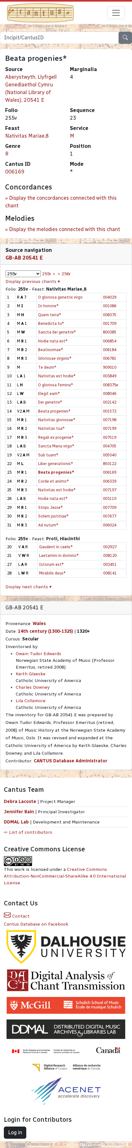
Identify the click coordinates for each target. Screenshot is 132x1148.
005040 (109, 455)
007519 (109, 437)
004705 (109, 446)
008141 (110, 573)
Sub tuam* (48, 455)
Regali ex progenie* (56, 437)
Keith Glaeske (30, 674)
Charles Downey (33, 687)
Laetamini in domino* (59, 555)
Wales (39, 623)
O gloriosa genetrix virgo (60, 297)
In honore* (48, 305)
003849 (109, 375)
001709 (109, 323)
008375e (110, 384)
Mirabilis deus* (52, 573)
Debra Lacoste (20, 801)
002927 (110, 546)
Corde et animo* (53, 481)
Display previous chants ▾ (32, 281)
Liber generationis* (55, 463)
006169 (14, 172)
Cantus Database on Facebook (36, 924)
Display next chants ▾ (28, 587)
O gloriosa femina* (55, 384)
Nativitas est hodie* (57, 375)
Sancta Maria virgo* (56, 446)
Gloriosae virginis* (54, 358)
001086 (109, 305)
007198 (109, 419)
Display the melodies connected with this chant (64, 229)
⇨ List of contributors (28, 832)
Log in (15, 1132)
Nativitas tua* (51, 428)
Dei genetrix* (50, 402)
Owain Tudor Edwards (38, 653)
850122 (109, 463)
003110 (109, 498)
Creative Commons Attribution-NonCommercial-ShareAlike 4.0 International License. (65, 876)
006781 (109, 358)
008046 (109, 393)
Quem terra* (49, 314)
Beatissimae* (50, 349)
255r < (48, 274)
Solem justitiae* (53, 516)
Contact (20, 916)
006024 (109, 525)
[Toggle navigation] (116, 12)
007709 (109, 507)
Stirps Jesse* (50, 507)
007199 (109, 428)
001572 (109, 411)
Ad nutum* (48, 525)
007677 (109, 516)
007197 (109, 489)
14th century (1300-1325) (45, 631)
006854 (109, 341)
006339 (109, 481)
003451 (110, 564)
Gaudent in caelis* (56, 546)
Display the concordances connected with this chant (61, 202)
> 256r (64, 274)
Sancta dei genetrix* (57, 332)
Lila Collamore (30, 700)
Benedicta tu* (51, 323)
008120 (110, 555)
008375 (109, 314)
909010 (109, 367)
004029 (109, 297)
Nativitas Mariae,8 (27, 136)
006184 (109, 349)
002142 (109, 402)
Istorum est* (51, 564)
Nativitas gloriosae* (56, 419)
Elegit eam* (49, 393)
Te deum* (47, 367)
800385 (109, 332)
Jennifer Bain (19, 812)
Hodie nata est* (53, 341)
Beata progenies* (54, 411)
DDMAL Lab (16, 822)
